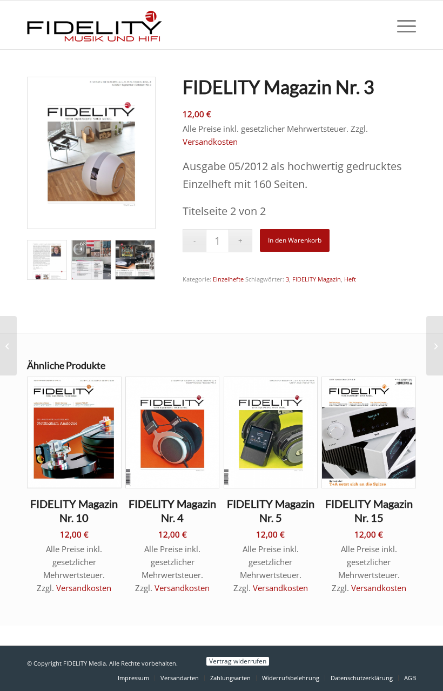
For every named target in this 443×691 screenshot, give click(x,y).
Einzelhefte (228, 279)
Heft (350, 279)
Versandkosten (210, 141)
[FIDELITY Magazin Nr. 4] (434, 345)
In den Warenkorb (294, 240)
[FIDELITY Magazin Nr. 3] (8, 345)
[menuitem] (401, 25)
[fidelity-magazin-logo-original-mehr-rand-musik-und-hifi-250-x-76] (94, 25)
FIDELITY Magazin (316, 279)
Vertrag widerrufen (237, 661)
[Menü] (401, 25)
